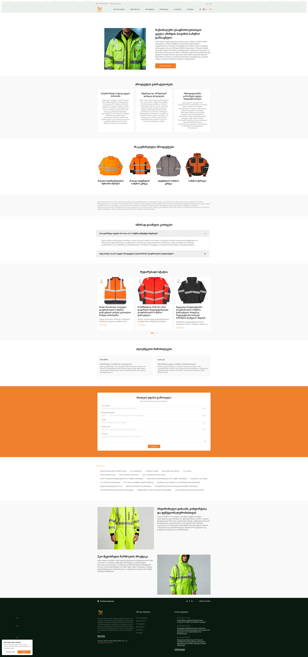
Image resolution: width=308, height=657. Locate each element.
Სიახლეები (177, 9)
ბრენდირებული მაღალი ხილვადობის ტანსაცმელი (154, 490)
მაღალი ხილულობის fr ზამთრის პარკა (113, 471)
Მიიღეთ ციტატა (165, 65)
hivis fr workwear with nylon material (153, 475)
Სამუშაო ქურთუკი (197, 181)
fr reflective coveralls (151, 471)
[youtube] (207, 3)
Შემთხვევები (164, 9)
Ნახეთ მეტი (103, 325)
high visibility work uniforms (170, 471)
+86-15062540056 (103, 3)
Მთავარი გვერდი (119, 9)
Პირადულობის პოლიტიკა (105, 642)
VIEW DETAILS (110, 165)
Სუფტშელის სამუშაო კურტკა (168, 182)
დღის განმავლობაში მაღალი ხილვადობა (189, 490)
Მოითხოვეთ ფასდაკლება (107, 601)
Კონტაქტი (190, 9)
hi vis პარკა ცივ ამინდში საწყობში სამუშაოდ (138, 482)
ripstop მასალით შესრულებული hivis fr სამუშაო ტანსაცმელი (167, 478)
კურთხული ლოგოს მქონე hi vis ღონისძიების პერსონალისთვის (178, 482)
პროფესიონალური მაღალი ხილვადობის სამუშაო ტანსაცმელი (176, 486)
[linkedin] (211, 3)
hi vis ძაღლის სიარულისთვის (110, 482)
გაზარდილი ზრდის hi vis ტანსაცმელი (138, 486)
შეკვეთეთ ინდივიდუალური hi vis (111, 486)
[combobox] (105, 415)
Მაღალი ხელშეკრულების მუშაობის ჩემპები (111, 182)
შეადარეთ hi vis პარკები (199, 478)
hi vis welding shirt (136, 471)
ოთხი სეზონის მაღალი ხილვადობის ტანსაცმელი (117, 490)
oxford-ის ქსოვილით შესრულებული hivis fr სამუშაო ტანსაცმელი (121, 478)
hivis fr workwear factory (108, 475)
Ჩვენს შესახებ (135, 9)
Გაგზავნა (154, 446)
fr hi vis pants (187, 471)
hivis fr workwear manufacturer (129, 475)
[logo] (99, 9)
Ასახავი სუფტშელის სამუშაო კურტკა (139, 182)
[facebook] (209, 3)
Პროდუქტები (149, 9)
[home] (100, 612)
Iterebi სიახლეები (179, 649)
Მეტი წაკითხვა (101, 636)
